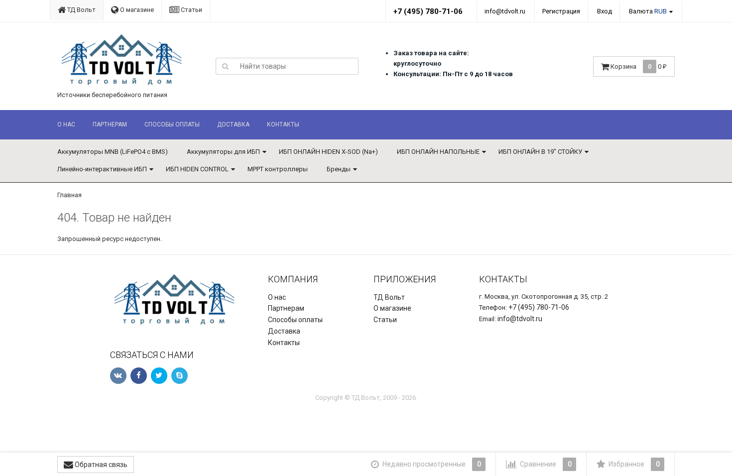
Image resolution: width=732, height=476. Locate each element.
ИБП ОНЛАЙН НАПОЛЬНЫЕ (438, 151)
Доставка (233, 124)
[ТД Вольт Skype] (179, 375)
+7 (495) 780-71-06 (428, 11)
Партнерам (110, 124)
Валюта (648, 11)
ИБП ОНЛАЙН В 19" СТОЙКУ (540, 151)
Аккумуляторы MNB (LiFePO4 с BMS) (112, 151)
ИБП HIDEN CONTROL (197, 169)
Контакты (283, 124)
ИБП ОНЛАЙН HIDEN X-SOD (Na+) (328, 151)
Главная (69, 195)
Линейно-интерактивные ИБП (102, 169)
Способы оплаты (172, 124)
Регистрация (561, 11)
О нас (66, 124)
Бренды (339, 169)
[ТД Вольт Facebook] (138, 375)
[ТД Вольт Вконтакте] (118, 375)
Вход (604, 11)
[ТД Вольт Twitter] (159, 375)
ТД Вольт (81, 9)
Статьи (190, 9)
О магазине (136, 9)
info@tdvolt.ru (505, 11)
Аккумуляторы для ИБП (223, 151)
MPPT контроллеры (277, 169)
